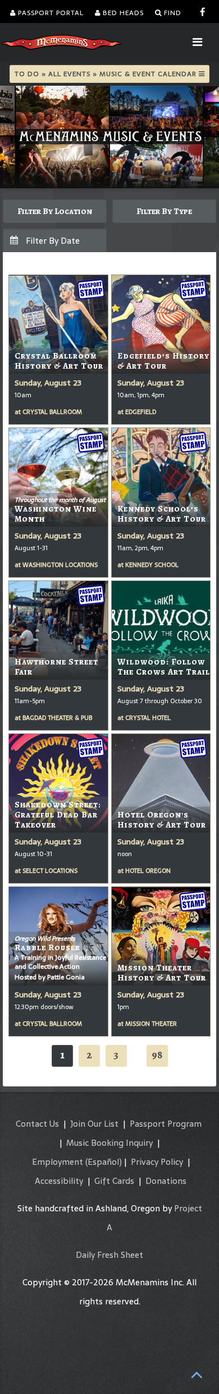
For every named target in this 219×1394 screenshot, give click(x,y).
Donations (165, 1181)
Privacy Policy (157, 1162)
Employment (57, 1162)
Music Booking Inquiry (109, 1143)
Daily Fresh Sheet (109, 1255)
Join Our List (94, 1124)
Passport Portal (50, 12)
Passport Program (166, 1124)
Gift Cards (114, 1181)
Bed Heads (122, 12)
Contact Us (37, 1124)
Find (171, 12)
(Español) (103, 1162)
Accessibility (59, 1181)
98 (157, 1054)
